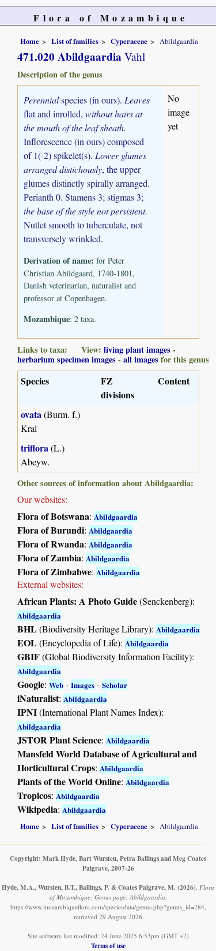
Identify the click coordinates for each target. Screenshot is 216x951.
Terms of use (108, 945)
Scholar (114, 684)
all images (140, 359)
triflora (34, 447)
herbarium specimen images (66, 359)
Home (29, 41)
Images (82, 684)
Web (56, 684)
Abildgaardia (116, 516)
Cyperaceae (129, 41)
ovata (31, 414)
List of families (74, 41)
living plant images (137, 349)
